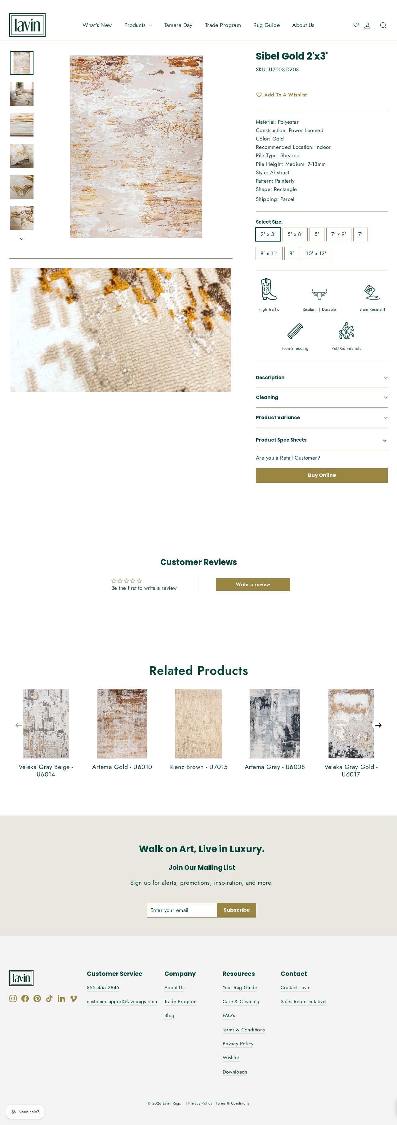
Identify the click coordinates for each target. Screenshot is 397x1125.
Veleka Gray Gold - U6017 (350, 771)
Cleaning (267, 397)
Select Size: (269, 222)
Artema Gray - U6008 (275, 767)
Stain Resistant (372, 309)
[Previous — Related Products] (18, 724)
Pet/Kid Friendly (346, 348)
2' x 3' (268, 234)
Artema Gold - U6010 (122, 767)
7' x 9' (338, 234)
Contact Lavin (295, 987)
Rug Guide (266, 25)
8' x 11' (269, 253)
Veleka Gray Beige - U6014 (46, 771)
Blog (169, 1015)
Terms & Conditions (244, 1029)
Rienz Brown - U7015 (198, 767)
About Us (303, 25)
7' (360, 234)
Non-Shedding (295, 348)
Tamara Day (178, 25)
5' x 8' (295, 234)
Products (135, 25)
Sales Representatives (304, 1001)
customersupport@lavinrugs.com (122, 1001)
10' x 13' (316, 253)
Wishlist (231, 1057)
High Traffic (269, 309)
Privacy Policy (238, 1043)
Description (270, 377)
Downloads (235, 1071)
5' (316, 234)
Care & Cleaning (241, 1001)
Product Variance (278, 417)
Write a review (253, 584)
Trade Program (223, 25)
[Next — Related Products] (378, 724)
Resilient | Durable (319, 309)
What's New (97, 25)
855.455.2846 (103, 987)
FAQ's (229, 1015)
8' (291, 253)
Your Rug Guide (240, 987)
